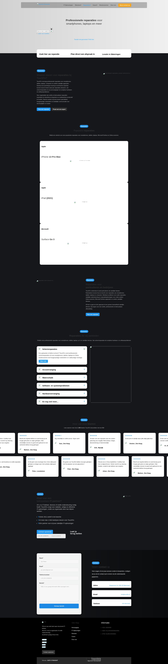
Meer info (43, 361)
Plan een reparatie (43, 109)
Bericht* (41, 583)
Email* (41, 566)
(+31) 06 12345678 (43, 536)
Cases (94, 5)
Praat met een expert (59, 109)
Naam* (41, 558)
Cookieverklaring (96, 659)
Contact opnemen (44, 532)
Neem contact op (125, 5)
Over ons (113, 5)
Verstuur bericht (59, 606)
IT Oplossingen (68, 5)
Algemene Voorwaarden (94, 660)
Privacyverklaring (96, 658)
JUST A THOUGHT (52, 660)
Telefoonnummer (44, 574)
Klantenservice (103, 5)
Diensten (77, 5)
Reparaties (86, 5)
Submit (63, 535)
